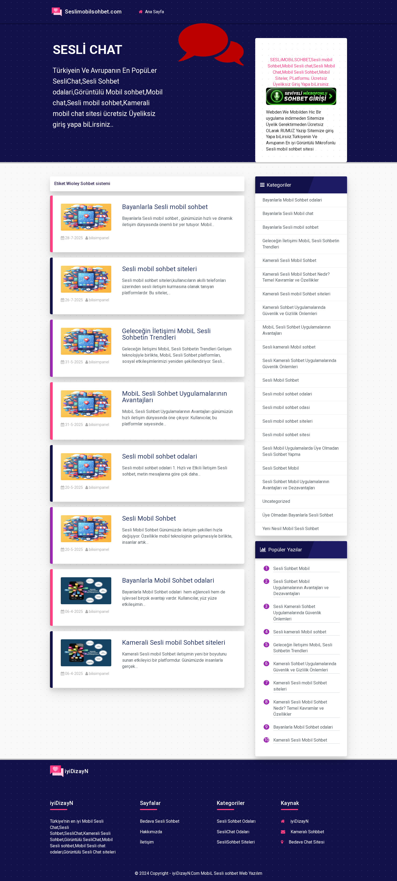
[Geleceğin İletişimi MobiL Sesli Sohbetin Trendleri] (86, 340)
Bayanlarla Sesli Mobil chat (288, 213)
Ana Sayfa (156, 11)
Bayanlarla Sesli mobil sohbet (290, 227)
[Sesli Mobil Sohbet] (86, 528)
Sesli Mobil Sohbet (281, 380)
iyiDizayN (75, 771)
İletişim (147, 842)
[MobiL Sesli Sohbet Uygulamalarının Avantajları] (86, 403)
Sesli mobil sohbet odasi (286, 407)
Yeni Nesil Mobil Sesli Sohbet (291, 528)
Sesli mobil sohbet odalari (287, 394)
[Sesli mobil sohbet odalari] (86, 466)
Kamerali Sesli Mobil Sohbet (289, 260)
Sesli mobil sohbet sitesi (286, 434)
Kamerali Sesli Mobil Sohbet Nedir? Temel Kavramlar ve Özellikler (296, 277)
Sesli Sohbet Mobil (281, 468)
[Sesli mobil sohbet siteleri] (86, 278)
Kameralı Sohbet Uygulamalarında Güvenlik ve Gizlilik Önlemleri (294, 310)
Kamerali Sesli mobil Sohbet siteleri (296, 293)
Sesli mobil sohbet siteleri (287, 421)
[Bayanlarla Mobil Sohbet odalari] (86, 590)
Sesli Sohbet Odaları (236, 821)
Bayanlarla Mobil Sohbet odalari (292, 200)
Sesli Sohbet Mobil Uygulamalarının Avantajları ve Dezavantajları (296, 484)
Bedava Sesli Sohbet (159, 821)
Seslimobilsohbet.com (92, 11)
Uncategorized (276, 501)
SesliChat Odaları (233, 831)
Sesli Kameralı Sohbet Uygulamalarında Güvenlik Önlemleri (299, 363)
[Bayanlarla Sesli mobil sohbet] (86, 216)
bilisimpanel (99, 238)
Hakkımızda (151, 831)
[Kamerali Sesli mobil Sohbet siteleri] (86, 652)
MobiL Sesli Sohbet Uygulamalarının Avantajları (297, 330)
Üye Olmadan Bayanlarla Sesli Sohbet (298, 515)
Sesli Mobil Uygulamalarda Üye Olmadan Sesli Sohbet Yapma (301, 451)
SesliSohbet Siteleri (236, 842)
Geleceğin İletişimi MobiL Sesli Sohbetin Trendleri (301, 244)
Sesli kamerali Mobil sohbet (289, 347)
